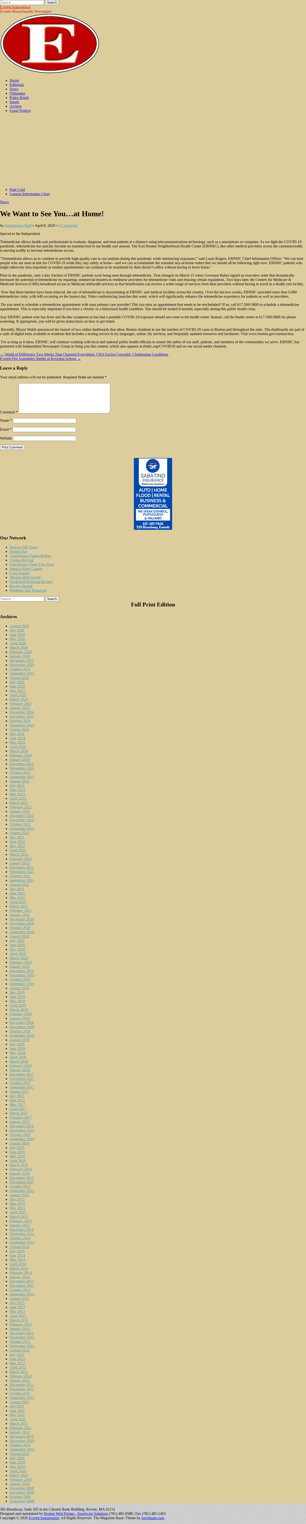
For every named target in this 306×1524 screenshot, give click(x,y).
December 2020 (22, 919)
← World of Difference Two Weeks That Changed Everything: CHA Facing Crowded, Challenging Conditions (84, 354)
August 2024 (19, 729)
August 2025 (19, 678)
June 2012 (17, 1359)
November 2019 (22, 975)
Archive (16, 106)
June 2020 (17, 945)
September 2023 (22, 777)
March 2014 (19, 1268)
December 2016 (22, 1126)
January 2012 (20, 1380)
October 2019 (20, 979)
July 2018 (17, 1044)
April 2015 (18, 1212)
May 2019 (17, 1001)
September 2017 (22, 1087)
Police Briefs (19, 98)
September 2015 (22, 1191)
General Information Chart (29, 194)
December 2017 (22, 1074)
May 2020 (17, 949)
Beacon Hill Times (24, 547)
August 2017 (19, 1092)
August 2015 (19, 1195)
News (14, 89)
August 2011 (19, 1402)
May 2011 (17, 1415)
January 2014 (20, 1277)
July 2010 (17, 1458)
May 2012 (17, 1363)
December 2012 (22, 1333)
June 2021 (17, 893)
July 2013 (17, 1303)
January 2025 (20, 708)
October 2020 (20, 928)
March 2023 (19, 803)
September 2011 (22, 1398)
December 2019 (22, 971)
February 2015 (21, 1221)
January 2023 (20, 811)
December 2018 (22, 1023)
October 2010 (20, 1445)
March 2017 (19, 1113)
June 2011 (17, 1411)
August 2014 (19, 1247)
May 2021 (17, 898)
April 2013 (18, 1316)
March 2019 (19, 1010)
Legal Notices (20, 110)
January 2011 (20, 1432)
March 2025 (19, 699)
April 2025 (18, 695)
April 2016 (18, 1161)
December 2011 (21, 1385)
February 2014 (21, 1273)
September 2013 (22, 1294)
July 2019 (17, 992)
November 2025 (22, 665)
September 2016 (22, 1139)
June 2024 (17, 738)
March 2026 (19, 647)
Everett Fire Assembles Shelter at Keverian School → (40, 359)
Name (6, 420)
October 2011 (20, 1393)
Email (6, 429)
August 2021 (19, 885)
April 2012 (18, 1367)
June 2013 (17, 1307)
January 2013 (20, 1329)
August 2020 (19, 936)
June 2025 (17, 686)
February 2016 (21, 1169)
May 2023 (17, 794)
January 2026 (20, 656)
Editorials (17, 85)
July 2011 (17, 1406)
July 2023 (17, 785)
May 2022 (17, 846)
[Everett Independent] (50, 72)
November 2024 (22, 716)
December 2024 (22, 712)
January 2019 (20, 1018)
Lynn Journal (19, 573)
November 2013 (22, 1286)
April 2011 (18, 1419)
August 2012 (19, 1350)
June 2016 (17, 1152)
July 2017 (17, 1096)
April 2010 (18, 1471)
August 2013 (19, 1298)
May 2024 (17, 742)
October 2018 (20, 1031)
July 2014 (17, 1251)
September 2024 (22, 725)
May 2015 (17, 1208)
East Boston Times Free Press (32, 564)
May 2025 (17, 691)
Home (14, 80)
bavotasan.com (153, 1518)
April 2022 (18, 850)
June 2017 (17, 1100)
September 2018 (22, 1035)
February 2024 (21, 755)
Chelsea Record (21, 560)
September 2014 (22, 1242)
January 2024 (20, 760)
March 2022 (19, 854)
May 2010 (17, 1467)
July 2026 (17, 630)
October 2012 (20, 1342)
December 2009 (22, 1488)
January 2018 (20, 1070)
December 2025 (22, 660)
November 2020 (22, 923)
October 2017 (20, 1083)
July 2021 (17, 889)
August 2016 (19, 1143)
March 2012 (19, 1372)
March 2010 (19, 1475)
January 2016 (20, 1173)
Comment (9, 412)
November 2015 (22, 1182)
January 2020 (20, 967)
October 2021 (20, 876)
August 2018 (19, 1040)
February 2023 (21, 807)
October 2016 (20, 1135)
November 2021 (22, 872)
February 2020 (21, 962)
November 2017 (22, 1079)
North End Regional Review (31, 582)
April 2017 (18, 1109)
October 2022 (20, 824)
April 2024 (18, 747)
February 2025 (21, 704)
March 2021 (19, 906)
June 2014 (17, 1255)
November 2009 (22, 1492)
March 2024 (19, 751)
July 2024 (17, 734)
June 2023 (17, 790)
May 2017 (17, 1104)
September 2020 (22, 932)
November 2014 (22, 1234)
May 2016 (17, 1156)
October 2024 (20, 721)
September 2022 (22, 829)
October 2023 (20, 773)
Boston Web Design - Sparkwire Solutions (76, 1514)
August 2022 (19, 833)
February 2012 (21, 1376)
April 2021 (18, 902)
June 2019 (17, 997)
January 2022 (20, 863)
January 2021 (20, 915)
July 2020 (17, 941)
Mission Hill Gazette (25, 577)
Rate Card (17, 190)
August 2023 (19, 781)
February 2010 (21, 1480)
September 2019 (22, 984)
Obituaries (17, 93)
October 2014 (20, 1238)
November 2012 (22, 1337)
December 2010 (22, 1436)
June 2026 (17, 635)
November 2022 (22, 820)
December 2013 (22, 1281)
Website (6, 438)
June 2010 (17, 1462)
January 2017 (20, 1122)
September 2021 (22, 880)
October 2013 (20, 1290)
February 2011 (21, 1428)
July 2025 (17, 682)
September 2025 (22, 673)
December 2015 (22, 1178)
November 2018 (22, 1027)
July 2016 (17, 1148)
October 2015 (20, 1186)
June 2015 (17, 1204)
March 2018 (19, 1061)
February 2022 (21, 859)
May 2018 (17, 1053)
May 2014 (17, 1260)
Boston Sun (18, 551)
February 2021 (21, 910)
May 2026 (17, 639)
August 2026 (19, 626)
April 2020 (18, 954)
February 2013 (21, 1324)
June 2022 (17, 841)
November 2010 (22, 1441)
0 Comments (68, 225)
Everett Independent (15, 7)
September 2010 (22, 1449)
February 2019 (21, 1014)
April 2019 (18, 1005)
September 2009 (22, 1501)
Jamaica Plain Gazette (26, 569)
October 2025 (20, 669)
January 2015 (20, 1225)
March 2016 (19, 1165)
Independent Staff (18, 225)
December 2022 (22, 816)
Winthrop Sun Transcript (28, 590)
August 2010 (19, 1454)
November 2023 (22, 768)
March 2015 (19, 1217)
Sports (14, 102)
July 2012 (17, 1355)
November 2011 (22, 1389)
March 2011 (19, 1423)
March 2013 (19, 1320)
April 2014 (18, 1264)
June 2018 (17, 1048)
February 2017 (21, 1117)
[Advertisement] (153, 150)
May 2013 (17, 1311)
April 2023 (18, 798)
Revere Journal (21, 586)
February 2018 (21, 1066)
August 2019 (19, 988)
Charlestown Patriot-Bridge (30, 556)
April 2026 (18, 643)
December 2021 (22, 867)
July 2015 (17, 1199)
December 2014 (22, 1229)
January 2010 (20, 1484)
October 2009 (20, 1497)
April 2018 (18, 1057)
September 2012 (22, 1346)
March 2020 (19, 958)
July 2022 (17, 837)
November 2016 (22, 1130)
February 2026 (21, 652)
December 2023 (22, 764)
